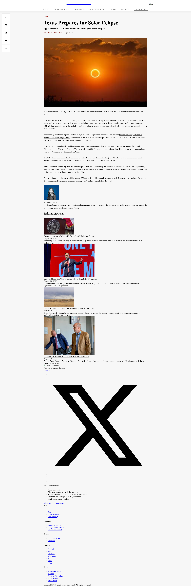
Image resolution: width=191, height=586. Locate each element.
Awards (51, 574)
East (49, 551)
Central (51, 549)
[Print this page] (6, 48)
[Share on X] (6, 25)
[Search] (151, 4)
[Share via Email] (6, 41)
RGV (50, 558)
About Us (47, 503)
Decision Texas (61, 9)
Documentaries (96, 9)
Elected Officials (54, 571)
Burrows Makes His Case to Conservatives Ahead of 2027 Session (70, 279)
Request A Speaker (55, 576)
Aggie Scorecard (54, 525)
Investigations (53, 514)
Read (45, 9)
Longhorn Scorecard (56, 527)
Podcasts (79, 9)
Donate (125, 9)
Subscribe (141, 9)
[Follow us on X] (97, 474)
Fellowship (52, 580)
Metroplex (52, 556)
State (46, 17)
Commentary (53, 517)
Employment (53, 578)
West (50, 563)
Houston (51, 554)
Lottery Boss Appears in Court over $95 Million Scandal (66, 356)
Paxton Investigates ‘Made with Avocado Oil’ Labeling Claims (69, 236)
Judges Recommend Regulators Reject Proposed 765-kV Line (69, 308)
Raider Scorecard (55, 530)
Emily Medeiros (54, 33)
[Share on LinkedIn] (6, 33)
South (50, 560)
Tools (112, 9)
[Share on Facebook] (6, 17)
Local (50, 510)
